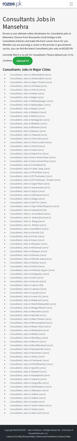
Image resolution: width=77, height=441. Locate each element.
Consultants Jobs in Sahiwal (24, 379)
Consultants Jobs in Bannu (24, 116)
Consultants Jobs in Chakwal (25, 134)
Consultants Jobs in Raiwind (25, 371)
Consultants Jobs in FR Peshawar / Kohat (31, 179)
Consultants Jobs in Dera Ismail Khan (29, 161)
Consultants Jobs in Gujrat (24, 191)
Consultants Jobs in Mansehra (26, 311)
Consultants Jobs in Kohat (24, 266)
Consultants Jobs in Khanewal (26, 247)
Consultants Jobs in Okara (24, 356)
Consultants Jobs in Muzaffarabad (28, 345)
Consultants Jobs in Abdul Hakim (27, 78)
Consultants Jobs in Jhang (24, 221)
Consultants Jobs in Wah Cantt (26, 413)
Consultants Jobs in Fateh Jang (26, 168)
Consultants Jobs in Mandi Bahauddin (29, 304)
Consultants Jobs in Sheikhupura (27, 386)
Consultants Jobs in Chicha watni (27, 142)
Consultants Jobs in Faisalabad (26, 164)
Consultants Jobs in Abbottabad (27, 74)
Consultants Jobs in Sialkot (24, 394)
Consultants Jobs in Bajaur (24, 108)
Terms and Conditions (47, 436)
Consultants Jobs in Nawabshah (27, 349)
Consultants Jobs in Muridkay (25, 337)
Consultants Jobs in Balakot (24, 112)
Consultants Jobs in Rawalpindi (26, 375)
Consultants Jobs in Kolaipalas (26, 273)
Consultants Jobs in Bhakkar (25, 123)
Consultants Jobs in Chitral (24, 146)
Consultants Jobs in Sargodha (26, 382)
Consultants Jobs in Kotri (23, 277)
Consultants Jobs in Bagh (23, 97)
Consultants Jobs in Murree (24, 341)
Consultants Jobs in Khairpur (25, 243)
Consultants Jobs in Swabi (24, 401)
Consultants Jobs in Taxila (23, 409)
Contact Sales (64, 436)
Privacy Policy (29, 436)
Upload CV (22, 60)
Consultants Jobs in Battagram (26, 119)
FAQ (20, 436)
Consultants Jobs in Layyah (24, 292)
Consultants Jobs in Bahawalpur (27, 104)
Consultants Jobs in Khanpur (25, 251)
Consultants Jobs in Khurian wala (27, 258)
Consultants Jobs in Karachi (24, 232)
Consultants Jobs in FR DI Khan (26, 172)
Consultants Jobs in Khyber (24, 262)
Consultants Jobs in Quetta (24, 367)
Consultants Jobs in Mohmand (26, 330)
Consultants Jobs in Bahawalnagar (28, 101)
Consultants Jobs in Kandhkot (26, 228)
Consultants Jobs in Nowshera (26, 352)
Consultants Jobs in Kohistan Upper (29, 270)
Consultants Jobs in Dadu (23, 149)
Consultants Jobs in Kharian (24, 255)
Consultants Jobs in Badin (23, 93)
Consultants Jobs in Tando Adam (27, 405)
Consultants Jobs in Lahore (24, 285)
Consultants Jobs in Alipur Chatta (27, 82)
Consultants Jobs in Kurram (24, 281)
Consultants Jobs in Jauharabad (27, 217)
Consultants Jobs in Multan (24, 334)
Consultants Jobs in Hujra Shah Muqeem (31, 206)
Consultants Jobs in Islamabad (26, 210)
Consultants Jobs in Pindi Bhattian (28, 364)
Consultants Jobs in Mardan (24, 315)
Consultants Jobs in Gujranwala (26, 187)
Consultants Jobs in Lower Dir (25, 296)
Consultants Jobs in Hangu (24, 198)
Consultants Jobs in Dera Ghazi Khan (29, 157)
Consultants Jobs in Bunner (24, 131)
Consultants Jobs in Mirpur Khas (27, 326)
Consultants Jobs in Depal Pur (26, 153)
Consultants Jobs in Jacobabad (26, 213)
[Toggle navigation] (71, 4)
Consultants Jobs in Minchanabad (27, 322)
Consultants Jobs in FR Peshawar (27, 176)
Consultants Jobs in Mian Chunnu (27, 319)
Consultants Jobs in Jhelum (24, 225)
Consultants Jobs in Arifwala (25, 86)
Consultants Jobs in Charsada (25, 138)
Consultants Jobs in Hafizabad (26, 195)
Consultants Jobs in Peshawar (26, 360)
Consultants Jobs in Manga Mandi (27, 307)
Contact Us (11, 436)
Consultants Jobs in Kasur (23, 240)
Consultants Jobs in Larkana (25, 288)
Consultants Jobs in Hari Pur (25, 202)
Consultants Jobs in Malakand (25, 300)
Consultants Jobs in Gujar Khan (26, 183)
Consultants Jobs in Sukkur (24, 397)
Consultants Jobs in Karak (23, 236)
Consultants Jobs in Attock (24, 89)
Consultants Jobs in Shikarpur (26, 390)
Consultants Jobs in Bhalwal (24, 127)
